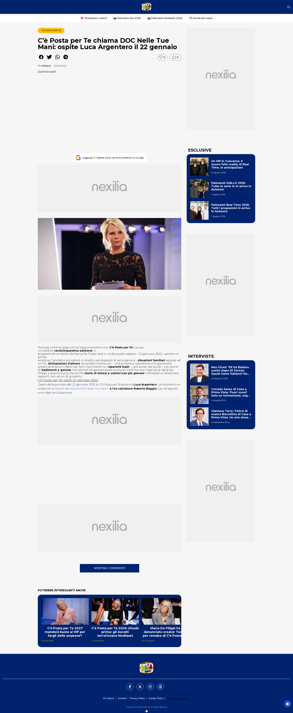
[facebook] (41, 59)
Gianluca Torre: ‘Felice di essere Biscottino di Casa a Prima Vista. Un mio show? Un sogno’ (231, 414)
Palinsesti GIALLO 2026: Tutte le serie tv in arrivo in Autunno (231, 186)
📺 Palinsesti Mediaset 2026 (165, 18)
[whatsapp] (57, 59)
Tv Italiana (44, 65)
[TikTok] (158, 684)
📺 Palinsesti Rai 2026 (127, 18)
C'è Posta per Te (51, 30)
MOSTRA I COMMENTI (109, 568)
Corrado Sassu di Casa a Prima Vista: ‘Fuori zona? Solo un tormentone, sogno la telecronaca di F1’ (231, 392)
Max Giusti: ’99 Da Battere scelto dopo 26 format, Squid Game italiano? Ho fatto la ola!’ (230, 370)
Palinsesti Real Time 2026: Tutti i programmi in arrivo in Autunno (230, 208)
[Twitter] (138, 684)
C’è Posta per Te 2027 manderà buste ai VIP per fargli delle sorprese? (65, 632)
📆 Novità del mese (200, 18)
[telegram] (65, 59)
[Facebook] (127, 684)
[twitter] (49, 59)
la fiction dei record (79, 388)
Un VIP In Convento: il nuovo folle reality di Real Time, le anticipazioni (230, 164)
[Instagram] (148, 684)
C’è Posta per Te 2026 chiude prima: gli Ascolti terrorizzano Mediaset (115, 632)
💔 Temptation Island (94, 18)
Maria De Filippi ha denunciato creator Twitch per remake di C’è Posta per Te (165, 632)
